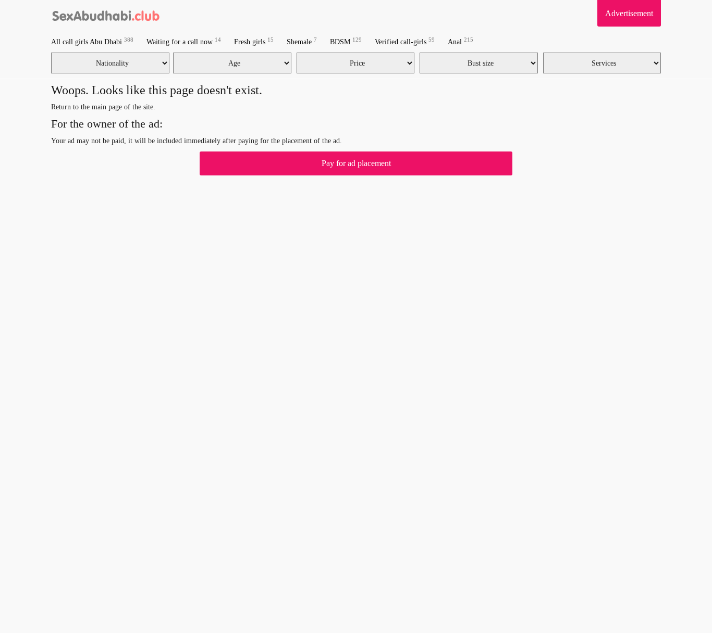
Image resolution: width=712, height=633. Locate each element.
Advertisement (629, 13)
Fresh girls (254, 41)
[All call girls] (106, 13)
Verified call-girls (405, 41)
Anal (460, 41)
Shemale (302, 41)
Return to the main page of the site (102, 107)
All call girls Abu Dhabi (92, 41)
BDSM (346, 41)
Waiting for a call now (183, 41)
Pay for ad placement (356, 163)
